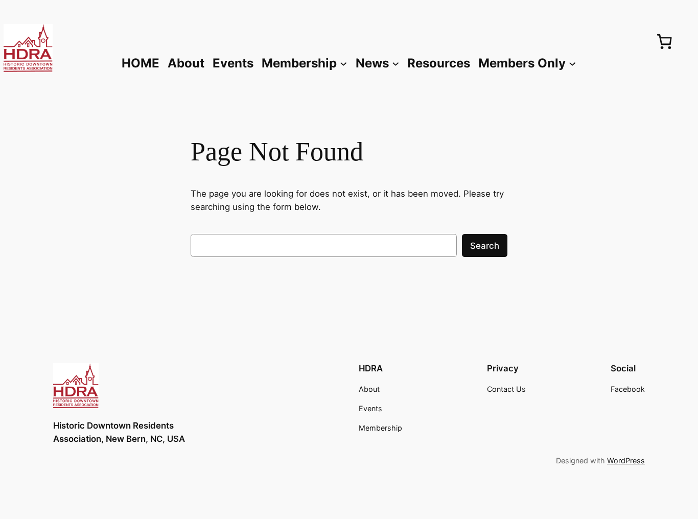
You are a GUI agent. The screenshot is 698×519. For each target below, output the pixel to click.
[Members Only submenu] (572, 62)
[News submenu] (395, 62)
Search (484, 246)
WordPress (626, 460)
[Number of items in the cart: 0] (664, 41)
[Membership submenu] (343, 62)
